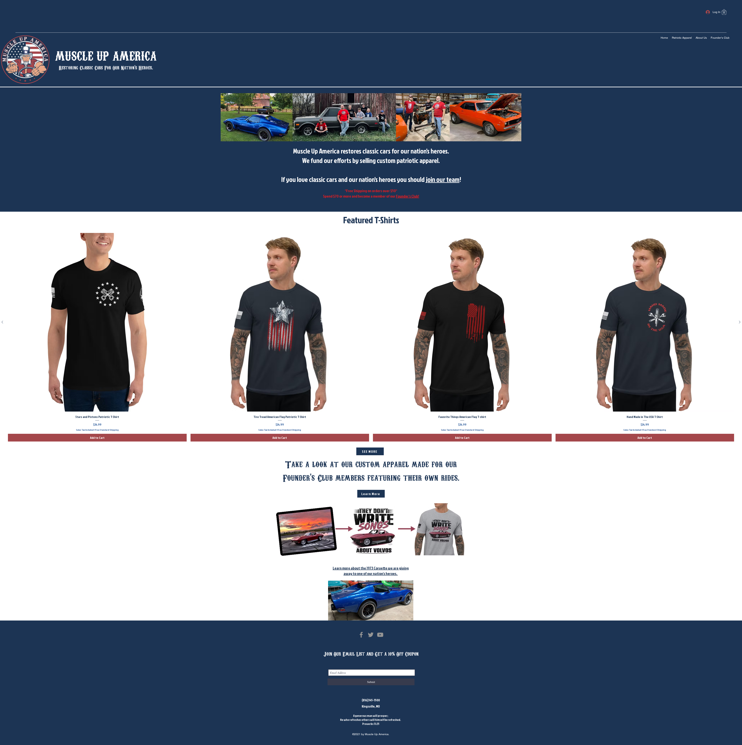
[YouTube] (380, 634)
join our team (442, 179)
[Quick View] (97, 322)
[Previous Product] (2, 322)
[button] (724, 12)
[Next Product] (739, 322)
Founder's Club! (407, 196)
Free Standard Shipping (107, 429)
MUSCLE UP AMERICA (106, 55)
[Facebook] (361, 634)
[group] (371, 337)
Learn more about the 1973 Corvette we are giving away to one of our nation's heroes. (371, 570)
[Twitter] (370, 634)
